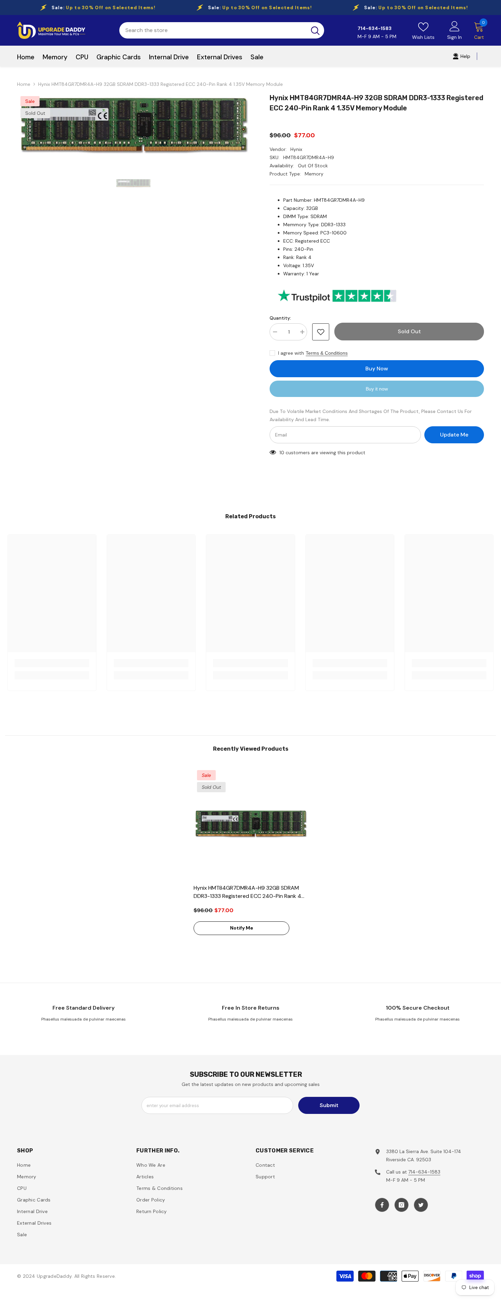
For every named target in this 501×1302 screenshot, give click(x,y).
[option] (133, 125)
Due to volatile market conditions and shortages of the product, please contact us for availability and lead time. (371, 415)
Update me (454, 434)
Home (23, 84)
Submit (329, 1105)
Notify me (241, 928)
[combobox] (212, 30)
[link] (52, 663)
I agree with (291, 353)
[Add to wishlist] (320, 331)
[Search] (221, 30)
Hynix (296, 149)
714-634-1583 (424, 1172)
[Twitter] (421, 1205)
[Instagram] (401, 1205)
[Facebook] (382, 1205)
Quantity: (280, 318)
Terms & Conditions (327, 353)
